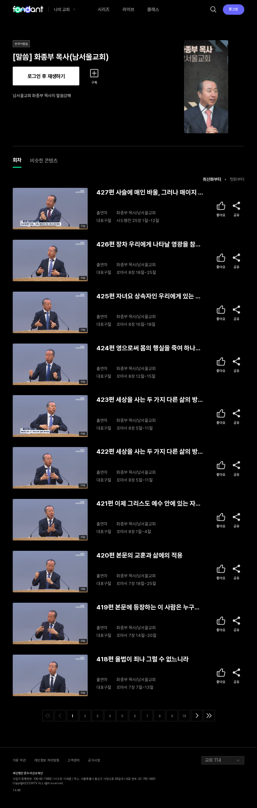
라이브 (128, 9)
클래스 (153, 9)
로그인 (233, 9)
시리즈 (104, 9)
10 (184, 715)
